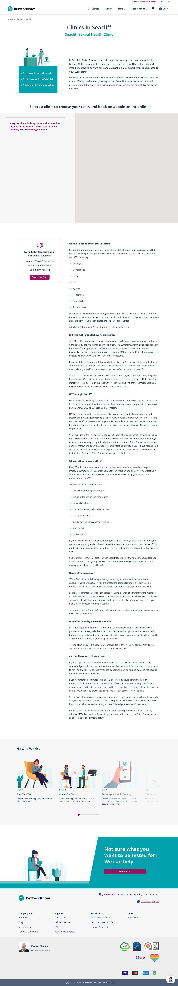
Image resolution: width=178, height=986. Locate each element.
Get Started (93, 8)
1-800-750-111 (149, 2)
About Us (23, 917)
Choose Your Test (99, 927)
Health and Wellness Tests (103, 922)
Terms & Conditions (28, 931)
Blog (21, 922)
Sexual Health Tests (100, 917)
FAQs (57, 927)
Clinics (108, 8)
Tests (120, 8)
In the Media (25, 927)
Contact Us (60, 917)
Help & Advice (138, 8)
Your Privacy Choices (65, 931)
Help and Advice (62, 922)
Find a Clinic (132, 917)
